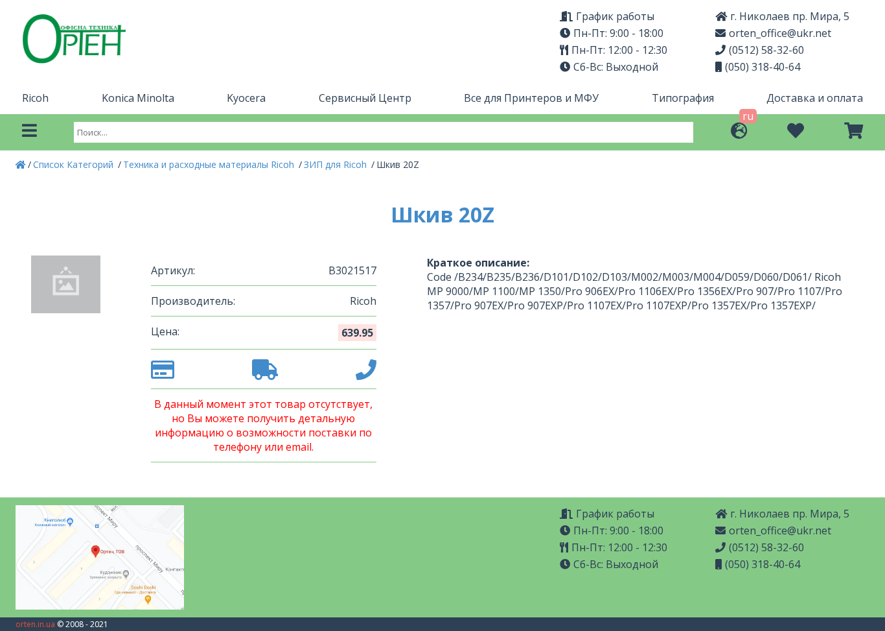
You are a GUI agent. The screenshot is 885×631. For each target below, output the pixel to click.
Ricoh (35, 98)
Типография (683, 98)
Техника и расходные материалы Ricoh (210, 164)
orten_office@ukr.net (780, 33)
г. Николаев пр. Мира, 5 (789, 16)
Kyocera (246, 98)
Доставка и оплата (814, 98)
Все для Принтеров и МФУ (531, 98)
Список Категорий (74, 164)
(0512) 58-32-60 (766, 50)
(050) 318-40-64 (762, 67)
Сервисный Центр (365, 98)
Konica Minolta (138, 98)
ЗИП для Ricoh (336, 164)
